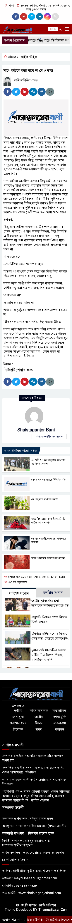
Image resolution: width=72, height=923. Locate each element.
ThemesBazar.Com (53, 910)
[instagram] (31, 16)
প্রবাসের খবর (18, 723)
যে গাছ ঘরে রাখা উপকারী (44, 499)
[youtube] (47, 16)
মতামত (59, 729)
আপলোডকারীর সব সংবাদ (49, 436)
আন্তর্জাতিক (59, 710)
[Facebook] (8, 92)
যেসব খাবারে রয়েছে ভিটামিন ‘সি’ (48, 479)
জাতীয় (39, 717)
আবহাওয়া (59, 723)
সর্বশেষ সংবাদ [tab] (19, 593)
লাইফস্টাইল (28, 57)
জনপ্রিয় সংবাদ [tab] (53, 592)
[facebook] (15, 16)
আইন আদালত (39, 710)
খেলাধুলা (18, 717)
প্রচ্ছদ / (12, 57)
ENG (53, 29)
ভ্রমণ (39, 729)
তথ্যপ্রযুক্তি (59, 717)
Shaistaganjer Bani (36, 430)
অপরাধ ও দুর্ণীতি (18, 708)
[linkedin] (39, 16)
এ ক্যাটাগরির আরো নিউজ (20, 451)
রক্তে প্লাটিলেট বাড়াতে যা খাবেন (48, 558)
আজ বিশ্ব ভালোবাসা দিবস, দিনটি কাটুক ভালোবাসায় (48, 520)
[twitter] (23, 16)
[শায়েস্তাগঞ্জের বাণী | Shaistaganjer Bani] (36, 694)
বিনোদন (18, 729)
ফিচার (39, 723)
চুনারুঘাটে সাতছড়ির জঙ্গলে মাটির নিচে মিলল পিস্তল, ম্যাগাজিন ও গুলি (48, 655)
